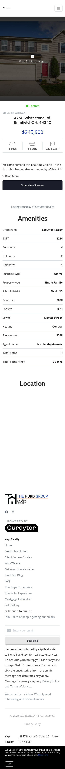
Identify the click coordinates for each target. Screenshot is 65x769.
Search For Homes (16, 551)
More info (43, 754)
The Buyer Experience (18, 587)
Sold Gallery (12, 605)
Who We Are (12, 563)
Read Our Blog (14, 575)
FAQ (7, 581)
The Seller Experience (18, 593)
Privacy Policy (32, 724)
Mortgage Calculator (18, 599)
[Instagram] (13, 512)
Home (8, 545)
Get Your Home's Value (19, 569)
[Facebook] (6, 512)
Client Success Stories (18, 557)
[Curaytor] (21, 531)
